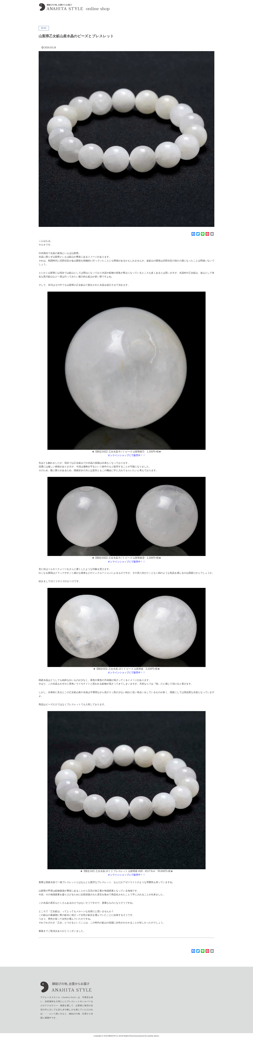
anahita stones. (153, 1036)
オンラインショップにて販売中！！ (126, 455)
